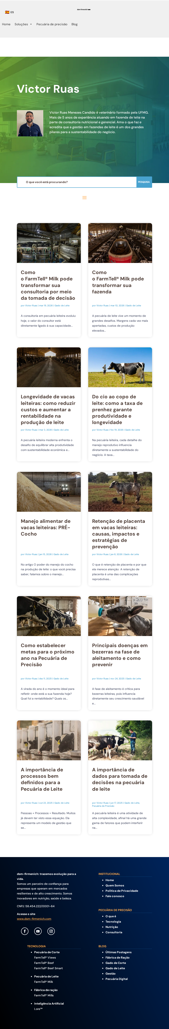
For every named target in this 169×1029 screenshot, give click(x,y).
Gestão (111, 973)
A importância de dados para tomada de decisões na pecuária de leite (119, 779)
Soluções (21, 24)
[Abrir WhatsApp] (159, 1018)
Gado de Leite (62, 305)
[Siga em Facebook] (24, 931)
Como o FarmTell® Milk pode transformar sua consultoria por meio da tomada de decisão (48, 285)
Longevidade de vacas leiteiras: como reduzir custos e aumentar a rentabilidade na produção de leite (48, 409)
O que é (111, 916)
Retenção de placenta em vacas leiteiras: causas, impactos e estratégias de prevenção (118, 534)
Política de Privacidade (122, 891)
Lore (38, 1009)
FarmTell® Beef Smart (48, 968)
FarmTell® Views (45, 957)
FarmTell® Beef (44, 963)
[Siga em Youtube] (38, 931)
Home (6, 24)
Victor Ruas (31, 305)
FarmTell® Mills (44, 995)
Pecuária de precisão (51, 24)
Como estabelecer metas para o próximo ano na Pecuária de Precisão (47, 655)
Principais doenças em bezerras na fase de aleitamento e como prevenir (120, 655)
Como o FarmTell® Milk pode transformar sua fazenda (118, 282)
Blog (74, 24)
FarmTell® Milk (43, 982)
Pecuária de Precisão (103, 805)
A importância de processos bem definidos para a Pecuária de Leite (42, 779)
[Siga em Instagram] (51, 931)
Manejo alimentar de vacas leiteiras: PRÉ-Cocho (45, 527)
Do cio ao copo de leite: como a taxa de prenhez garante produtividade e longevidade (117, 409)
